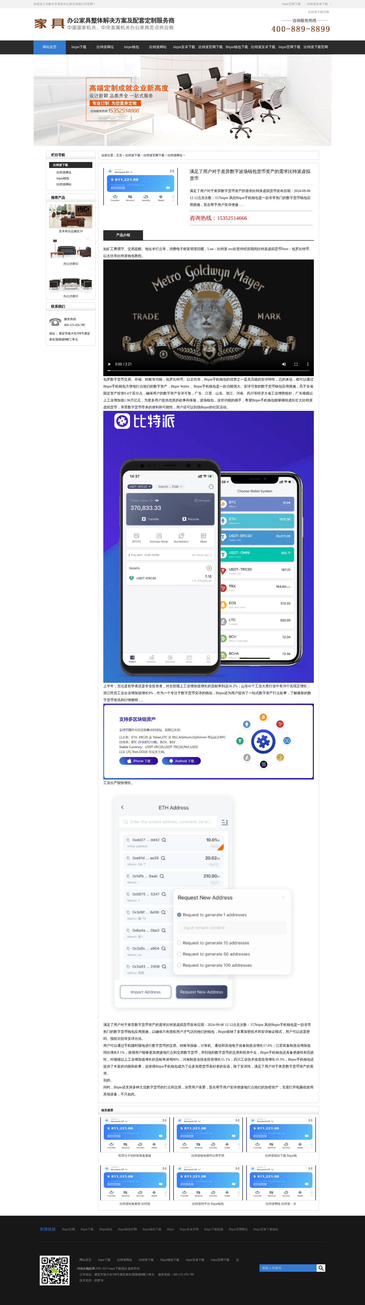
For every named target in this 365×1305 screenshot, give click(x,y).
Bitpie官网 (68, 1229)
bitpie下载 (79, 47)
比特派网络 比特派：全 (281, 1204)
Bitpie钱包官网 (127, 1229)
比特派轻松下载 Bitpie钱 (281, 1155)
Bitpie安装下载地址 (266, 1229)
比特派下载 (132, 155)
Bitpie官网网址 (238, 1229)
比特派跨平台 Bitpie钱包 (208, 1204)
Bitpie (170, 1229)
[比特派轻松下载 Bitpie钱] (281, 1151)
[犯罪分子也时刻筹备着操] (135, 1151)
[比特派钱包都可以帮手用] (208, 1151)
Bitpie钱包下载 (237, 47)
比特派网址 (105, 47)
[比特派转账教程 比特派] (135, 1199)
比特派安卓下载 (317, 4)
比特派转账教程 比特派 (135, 1204)
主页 (119, 155)
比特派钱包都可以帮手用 (207, 1155)
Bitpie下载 (87, 1229)
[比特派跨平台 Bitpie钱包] (208, 1199)
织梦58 (98, 1280)
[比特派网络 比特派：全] (281, 1199)
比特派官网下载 (210, 47)
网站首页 (50, 47)
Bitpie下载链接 (213, 1229)
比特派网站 (158, 47)
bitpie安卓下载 (184, 47)
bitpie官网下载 (291, 4)
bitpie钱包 (131, 47)
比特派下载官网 (318, 12)
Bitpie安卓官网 (189, 1229)
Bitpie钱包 (105, 1229)
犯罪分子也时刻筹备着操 (134, 1155)
